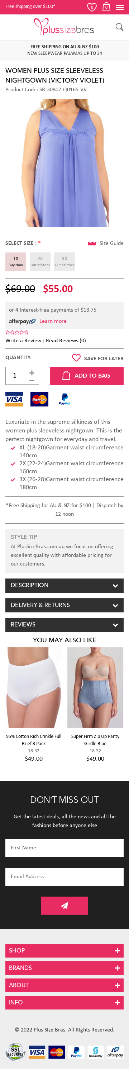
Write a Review (23, 341)
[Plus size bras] (64, 27)
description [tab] (29, 585)
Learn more (53, 321)
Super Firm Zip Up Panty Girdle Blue (95, 740)
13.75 (89, 310)
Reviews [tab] (23, 625)
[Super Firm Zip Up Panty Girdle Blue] (95, 687)
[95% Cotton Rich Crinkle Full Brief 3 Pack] (33, 687)
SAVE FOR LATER (104, 359)
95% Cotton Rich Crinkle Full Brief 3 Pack (33, 740)
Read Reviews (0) (66, 341)
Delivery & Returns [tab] (40, 605)
